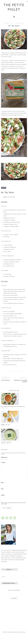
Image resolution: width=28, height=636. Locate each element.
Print (3, 187)
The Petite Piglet (14, 7)
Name (2, 482)
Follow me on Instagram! (15, 617)
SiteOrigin (23, 632)
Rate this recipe (4, 457)
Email (2, 488)
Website (2, 495)
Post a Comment (20, 23)
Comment (3, 462)
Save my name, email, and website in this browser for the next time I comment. (13, 503)
